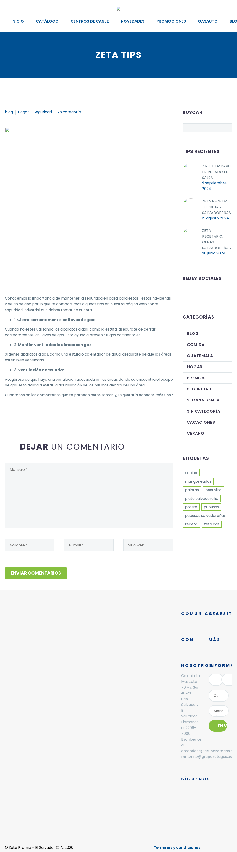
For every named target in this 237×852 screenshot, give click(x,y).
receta (191, 524)
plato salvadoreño (201, 498)
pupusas (211, 507)
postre (191, 507)
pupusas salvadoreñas (205, 515)
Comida (196, 344)
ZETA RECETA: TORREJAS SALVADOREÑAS (216, 207)
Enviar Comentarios (36, 573)
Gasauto (208, 21)
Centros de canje (90, 21)
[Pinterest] (22, 413)
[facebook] (185, 293)
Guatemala (200, 356)
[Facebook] (8, 413)
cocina (191, 472)
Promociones (171, 21)
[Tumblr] (29, 413)
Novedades (132, 21)
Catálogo (47, 21)
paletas (192, 490)
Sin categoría (69, 112)
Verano (195, 433)
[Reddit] (42, 413)
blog (9, 112)
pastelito (213, 490)
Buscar (227, 127)
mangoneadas (198, 481)
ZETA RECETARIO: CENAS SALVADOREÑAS (216, 239)
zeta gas (211, 524)
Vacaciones (201, 422)
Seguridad (43, 112)
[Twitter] (15, 413)
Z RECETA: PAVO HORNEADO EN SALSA (216, 171)
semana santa (203, 400)
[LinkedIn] (35, 413)
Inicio (17, 21)
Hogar (23, 112)
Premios (196, 378)
